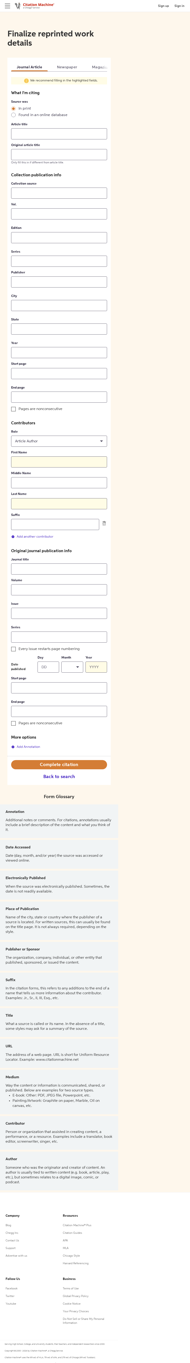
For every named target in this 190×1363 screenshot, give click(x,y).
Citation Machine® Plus (77, 1225)
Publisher (18, 272)
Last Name (19, 494)
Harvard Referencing (76, 1263)
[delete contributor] (104, 523)
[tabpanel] (59, 416)
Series (15, 251)
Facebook (12, 1288)
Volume (16, 580)
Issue (15, 603)
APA (65, 1240)
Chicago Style (71, 1256)
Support (11, 1248)
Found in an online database (43, 115)
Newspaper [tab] (67, 67)
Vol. (14, 204)
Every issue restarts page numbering (49, 649)
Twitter (10, 1296)
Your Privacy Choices (76, 1311)
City (14, 296)
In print (25, 109)
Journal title (20, 559)
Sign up (163, 6)
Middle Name (21, 473)
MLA (66, 1248)
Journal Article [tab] (29, 67)
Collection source (24, 183)
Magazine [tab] (100, 67)
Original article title (25, 145)
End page (18, 387)
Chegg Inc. (12, 1233)
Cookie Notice (72, 1304)
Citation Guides (72, 1233)
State (15, 319)
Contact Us (12, 1240)
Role (14, 431)
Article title (19, 124)
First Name (19, 452)
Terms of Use (71, 1288)
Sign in (179, 6)
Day (41, 657)
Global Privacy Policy (76, 1296)
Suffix (15, 515)
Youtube (11, 1304)
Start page (18, 363)
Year (14, 343)
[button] (59, 441)
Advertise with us (16, 1256)
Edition (16, 228)
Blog (8, 1225)
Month (66, 657)
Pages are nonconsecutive (40, 409)
